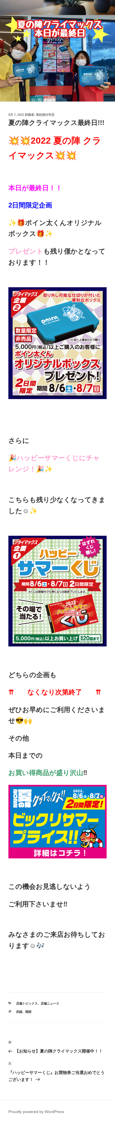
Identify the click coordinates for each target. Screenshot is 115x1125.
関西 (28, 1011)
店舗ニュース (50, 1003)
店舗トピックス (27, 1003)
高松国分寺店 (45, 114)
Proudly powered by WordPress (36, 1111)
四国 (19, 1011)
